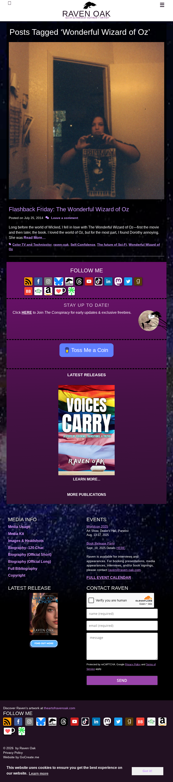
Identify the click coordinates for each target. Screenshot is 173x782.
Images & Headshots (26, 541)
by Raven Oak (25, 748)
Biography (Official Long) (29, 561)
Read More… (35, 238)
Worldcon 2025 (97, 526)
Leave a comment (64, 218)
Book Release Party (100, 543)
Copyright (16, 575)
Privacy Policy (133, 664)
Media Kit (16, 534)
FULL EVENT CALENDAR (108, 578)
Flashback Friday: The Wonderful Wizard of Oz (69, 209)
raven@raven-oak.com (124, 570)
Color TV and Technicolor (32, 244)
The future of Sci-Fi (112, 244)
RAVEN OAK (86, 13)
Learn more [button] (38, 773)
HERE (27, 312)
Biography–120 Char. (26, 548)
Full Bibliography (22, 568)
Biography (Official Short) (29, 554)
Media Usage (19, 527)
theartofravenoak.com (59, 708)
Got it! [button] (147, 771)
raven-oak (61, 244)
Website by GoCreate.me (21, 757)
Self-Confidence (83, 244)
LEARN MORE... (86, 479)
